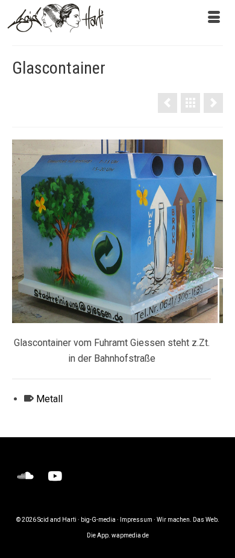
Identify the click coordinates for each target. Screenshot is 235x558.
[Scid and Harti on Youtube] (55, 476)
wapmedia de (130, 535)
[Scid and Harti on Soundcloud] (26, 476)
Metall (49, 399)
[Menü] (214, 18)
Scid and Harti (57, 519)
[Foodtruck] (167, 103)
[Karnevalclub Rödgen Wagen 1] (213, 103)
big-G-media (98, 519)
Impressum (136, 519)
